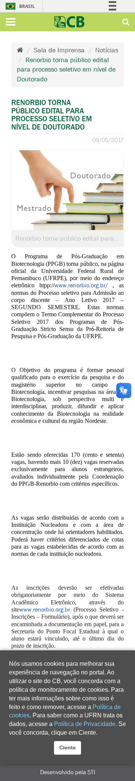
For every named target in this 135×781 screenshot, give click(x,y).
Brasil (9, 6)
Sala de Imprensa (59, 50)
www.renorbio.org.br (44, 609)
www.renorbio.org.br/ (81, 285)
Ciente (67, 747)
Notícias (106, 50)
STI (91, 772)
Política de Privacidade (85, 724)
